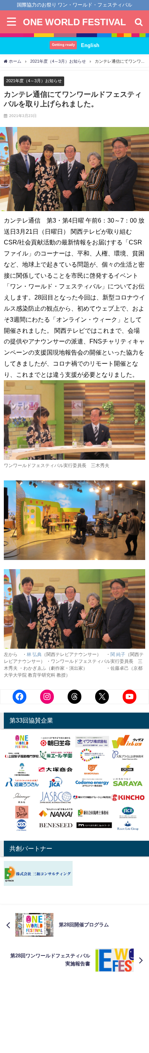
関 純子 (117, 654)
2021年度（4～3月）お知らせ (34, 80)
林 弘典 (34, 654)
